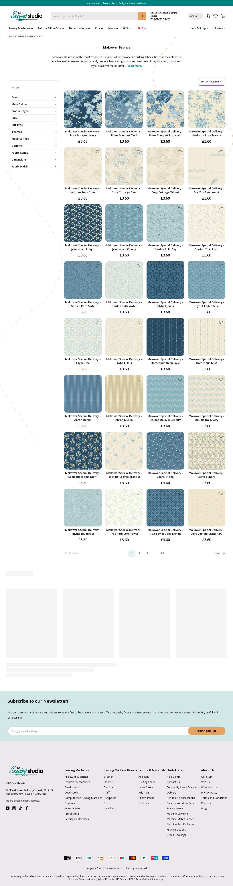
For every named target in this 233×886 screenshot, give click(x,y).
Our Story (206, 765)
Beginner (70, 791)
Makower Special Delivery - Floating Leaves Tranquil (124, 474)
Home (11, 35)
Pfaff (107, 781)
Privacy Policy (209, 781)
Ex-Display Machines (77, 807)
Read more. (134, 65)
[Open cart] (223, 16)
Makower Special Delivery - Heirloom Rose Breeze (206, 133)
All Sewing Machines (76, 765)
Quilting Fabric (147, 770)
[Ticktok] (20, 797)
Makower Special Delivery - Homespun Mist (206, 361)
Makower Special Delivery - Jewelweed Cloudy (124, 247)
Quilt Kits (144, 791)
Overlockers (72, 775)
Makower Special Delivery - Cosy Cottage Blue (124, 190)
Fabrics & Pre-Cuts (49, 28)
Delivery (171, 781)
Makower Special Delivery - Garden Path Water (124, 304)
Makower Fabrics (35, 35)
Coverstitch (71, 781)
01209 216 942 (15, 771)
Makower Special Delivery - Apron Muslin (124, 418)
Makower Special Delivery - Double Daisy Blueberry (165, 418)
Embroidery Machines (77, 770)
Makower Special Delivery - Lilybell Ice (83, 361)
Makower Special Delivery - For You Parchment (206, 190)
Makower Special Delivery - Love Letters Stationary (206, 531)
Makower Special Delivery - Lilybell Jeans (165, 304)
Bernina (108, 775)
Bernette (109, 791)
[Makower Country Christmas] (91, 610)
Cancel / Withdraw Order (181, 791)
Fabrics (20, 35)
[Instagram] (14, 797)
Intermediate (72, 797)
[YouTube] (7, 797)
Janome (108, 770)
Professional (72, 802)
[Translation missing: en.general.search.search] (142, 16)
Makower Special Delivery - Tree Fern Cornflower (124, 531)
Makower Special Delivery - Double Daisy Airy (206, 418)
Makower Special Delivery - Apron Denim (83, 418)
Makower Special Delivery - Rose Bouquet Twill (124, 133)
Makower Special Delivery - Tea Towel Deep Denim (165, 531)
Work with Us (209, 775)
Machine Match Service (180, 807)
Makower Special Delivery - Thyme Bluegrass (83, 531)
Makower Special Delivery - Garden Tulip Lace (206, 247)
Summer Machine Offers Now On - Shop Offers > (116, 3)
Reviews (220, 28)
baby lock (109, 797)
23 (162, 553)
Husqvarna (110, 786)
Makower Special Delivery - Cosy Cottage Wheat (165, 190)
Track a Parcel (175, 797)
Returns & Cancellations (181, 786)
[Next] (223, 625)
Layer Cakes (146, 775)
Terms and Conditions (214, 786)
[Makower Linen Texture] (141, 610)
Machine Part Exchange (180, 812)
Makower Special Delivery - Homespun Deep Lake (165, 361)
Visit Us (205, 770)
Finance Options (176, 818)
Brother (108, 765)
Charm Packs (146, 786)
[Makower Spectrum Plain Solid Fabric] (192, 610)
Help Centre (174, 765)
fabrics (127, 701)
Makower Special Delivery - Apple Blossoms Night (83, 474)
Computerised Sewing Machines (83, 786)
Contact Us (173, 770)
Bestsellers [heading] (116, 573)
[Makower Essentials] (40, 610)
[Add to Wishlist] (97, 94)
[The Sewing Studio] (27, 16)
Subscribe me (207, 719)
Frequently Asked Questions (183, 775)
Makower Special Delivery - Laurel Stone (165, 474)
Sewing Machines (19, 28)
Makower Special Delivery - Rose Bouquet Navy (83, 133)
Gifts (126, 28)
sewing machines (153, 701)
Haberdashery (78, 28)
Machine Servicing (177, 802)
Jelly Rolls (144, 781)
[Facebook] (27, 797)
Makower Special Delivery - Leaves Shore (206, 474)
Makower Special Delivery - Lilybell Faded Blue (206, 304)
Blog (204, 797)
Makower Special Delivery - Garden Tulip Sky (165, 247)
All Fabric (144, 765)
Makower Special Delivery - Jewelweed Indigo (83, 247)
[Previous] (9, 625)
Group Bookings (176, 823)
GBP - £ (193, 16)
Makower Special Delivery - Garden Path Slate (83, 304)
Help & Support (200, 28)
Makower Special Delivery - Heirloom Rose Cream (83, 190)
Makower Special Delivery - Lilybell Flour (124, 361)
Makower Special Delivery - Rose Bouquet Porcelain (165, 133)
